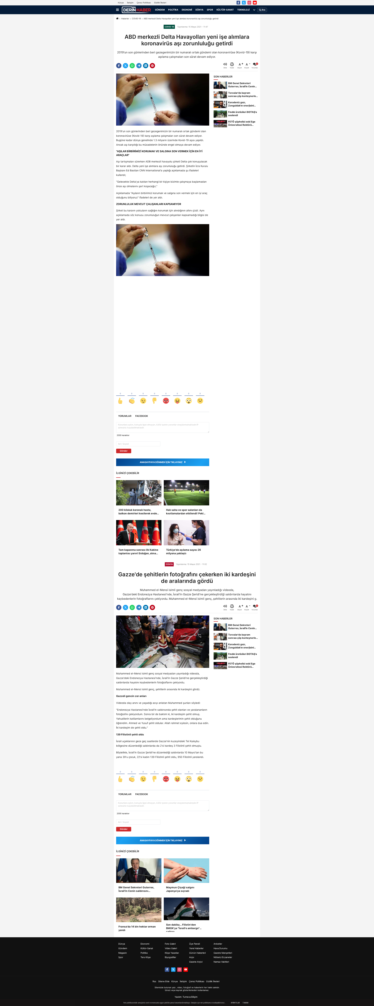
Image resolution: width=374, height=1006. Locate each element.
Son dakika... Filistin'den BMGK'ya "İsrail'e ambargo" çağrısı (183, 926)
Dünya (199, 9)
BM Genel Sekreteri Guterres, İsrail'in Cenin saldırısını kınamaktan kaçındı (136, 889)
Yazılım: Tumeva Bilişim (186, 997)
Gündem (160, 9)
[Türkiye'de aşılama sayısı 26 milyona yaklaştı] (186, 532)
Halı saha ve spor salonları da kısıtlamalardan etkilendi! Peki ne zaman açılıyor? (185, 511)
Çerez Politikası (144, 2)
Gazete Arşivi (195, 962)
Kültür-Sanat (225, 9)
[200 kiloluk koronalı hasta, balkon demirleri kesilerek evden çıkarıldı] (138, 492)
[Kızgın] (166, 396)
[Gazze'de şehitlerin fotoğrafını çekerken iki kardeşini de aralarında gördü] (162, 641)
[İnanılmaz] (189, 396)
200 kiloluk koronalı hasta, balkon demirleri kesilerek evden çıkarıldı (138, 511)
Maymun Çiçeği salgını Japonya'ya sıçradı (180, 889)
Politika (173, 9)
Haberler (125, 18)
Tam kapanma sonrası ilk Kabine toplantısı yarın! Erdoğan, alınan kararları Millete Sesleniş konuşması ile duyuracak (138, 551)
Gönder (124, 451)
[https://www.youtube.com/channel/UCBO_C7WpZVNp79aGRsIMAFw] (255, 3)
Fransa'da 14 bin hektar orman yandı (137, 928)
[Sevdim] (143, 396)
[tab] (124, 416)
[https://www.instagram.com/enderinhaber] (249, 3)
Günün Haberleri (197, 953)
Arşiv (191, 957)
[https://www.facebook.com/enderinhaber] (238, 3)
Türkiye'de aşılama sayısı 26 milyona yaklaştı (183, 551)
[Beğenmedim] (154, 396)
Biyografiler (170, 957)
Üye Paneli (194, 944)
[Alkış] (132, 396)
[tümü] (254, 10)
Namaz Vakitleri (221, 962)
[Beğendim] (120, 396)
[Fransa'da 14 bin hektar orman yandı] (138, 910)
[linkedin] (145, 65)
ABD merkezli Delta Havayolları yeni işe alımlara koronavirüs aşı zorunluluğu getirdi (181, 18)
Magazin (122, 953)
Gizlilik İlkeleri (160, 2)
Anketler (218, 944)
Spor (210, 9)
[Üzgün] (200, 396)
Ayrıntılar (235, 1003)
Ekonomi (187, 9)
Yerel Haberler (196, 948)
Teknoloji (243, 9)
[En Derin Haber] (136, 10)
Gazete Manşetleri (223, 953)
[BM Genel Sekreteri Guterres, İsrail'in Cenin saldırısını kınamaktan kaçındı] (138, 870)
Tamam (245, 1003)
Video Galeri (171, 948)
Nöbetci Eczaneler (223, 957)
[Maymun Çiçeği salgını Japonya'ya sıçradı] (186, 870)
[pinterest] (152, 65)
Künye (121, 2)
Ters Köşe (146, 957)
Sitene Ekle (163, 981)
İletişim (130, 2)
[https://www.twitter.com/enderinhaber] (244, 3)
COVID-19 (136, 18)
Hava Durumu (220, 948)
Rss (154, 981)
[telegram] (139, 65)
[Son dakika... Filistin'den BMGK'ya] (186, 909)
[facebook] (118, 65)
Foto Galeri (170, 944)
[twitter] (125, 65)
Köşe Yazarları (172, 953)
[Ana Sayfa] (117, 19)
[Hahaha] (177, 396)
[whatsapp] (132, 65)
